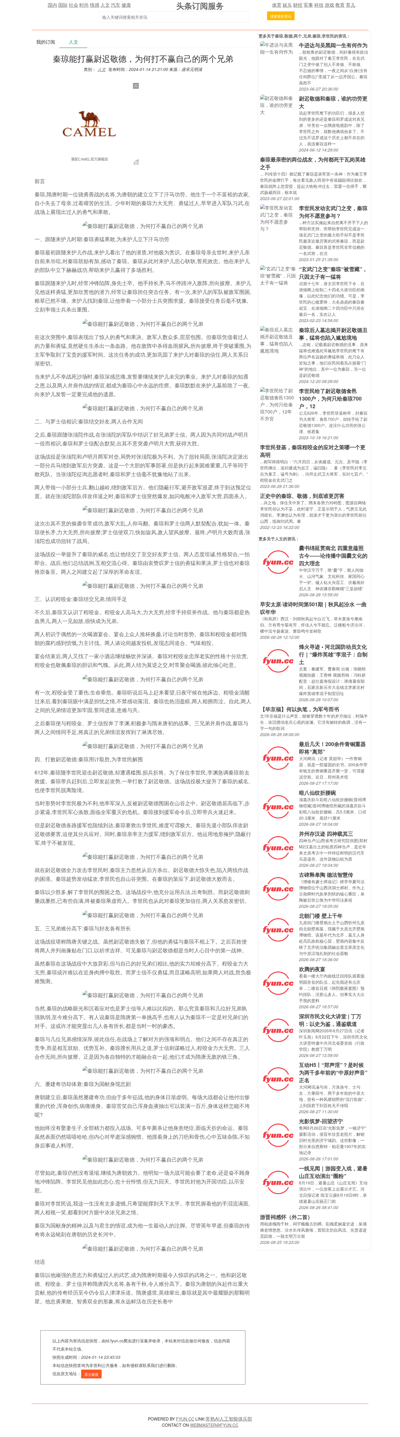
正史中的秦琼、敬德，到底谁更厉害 (302, 496)
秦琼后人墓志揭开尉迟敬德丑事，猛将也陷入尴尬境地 (333, 333)
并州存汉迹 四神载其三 (326, 833)
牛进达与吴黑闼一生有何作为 (333, 45)
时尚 (84, 4)
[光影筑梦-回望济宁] (278, 1134)
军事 (308, 4)
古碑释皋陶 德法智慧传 (326, 874)
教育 (340, 4)
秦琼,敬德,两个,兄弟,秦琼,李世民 (304, 36)
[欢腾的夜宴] (278, 982)
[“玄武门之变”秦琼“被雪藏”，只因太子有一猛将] (278, 275)
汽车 (115, 4)
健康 (126, 4)
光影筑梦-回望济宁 (321, 1121)
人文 (105, 4)
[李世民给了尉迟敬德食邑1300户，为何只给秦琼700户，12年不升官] (278, 404)
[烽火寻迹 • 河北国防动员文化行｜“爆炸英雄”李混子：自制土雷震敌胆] (278, 660)
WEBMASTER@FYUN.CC (214, 1425)
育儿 (350, 4)
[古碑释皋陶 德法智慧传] (278, 888)
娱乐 (287, 4)
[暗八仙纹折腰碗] (278, 806)
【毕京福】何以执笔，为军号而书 (299, 709)
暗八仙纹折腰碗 (317, 792)
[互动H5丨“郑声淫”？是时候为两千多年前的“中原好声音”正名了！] (278, 1078)
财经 (297, 4)
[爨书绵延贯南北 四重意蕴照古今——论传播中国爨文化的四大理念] (278, 561)
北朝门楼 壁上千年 (321, 916)
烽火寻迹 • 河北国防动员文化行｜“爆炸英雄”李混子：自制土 (333, 654)
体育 (276, 4)
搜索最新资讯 (280, 15)
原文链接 (91, 1374)
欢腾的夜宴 (312, 969)
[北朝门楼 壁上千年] (278, 929)
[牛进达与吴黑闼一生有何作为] (278, 47)
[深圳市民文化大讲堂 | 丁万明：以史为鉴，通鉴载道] (278, 1029)
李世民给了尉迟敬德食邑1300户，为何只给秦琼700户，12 (330, 398)
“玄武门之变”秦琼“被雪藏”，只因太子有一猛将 (333, 272)
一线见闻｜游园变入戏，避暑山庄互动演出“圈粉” (333, 1172)
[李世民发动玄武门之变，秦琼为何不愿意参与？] (278, 217)
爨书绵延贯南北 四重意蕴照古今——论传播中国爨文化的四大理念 (333, 555)
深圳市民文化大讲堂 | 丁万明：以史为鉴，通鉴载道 (330, 1020)
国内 (52, 4)
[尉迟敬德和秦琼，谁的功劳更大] (278, 104)
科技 (319, 4)
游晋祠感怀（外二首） (286, 1217)
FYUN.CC (185, 1419)
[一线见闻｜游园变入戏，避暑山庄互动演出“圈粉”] (278, 1182)
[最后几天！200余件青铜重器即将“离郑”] (278, 757)
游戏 (329, 4)
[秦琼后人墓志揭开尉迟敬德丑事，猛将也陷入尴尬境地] (278, 339)
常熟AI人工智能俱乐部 (229, 1418)
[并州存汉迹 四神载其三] (278, 847)
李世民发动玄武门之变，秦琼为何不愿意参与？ (333, 211)
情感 (94, 4)
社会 (73, 4)
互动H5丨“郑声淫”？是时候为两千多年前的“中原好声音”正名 (333, 1072)
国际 (63, 4)
